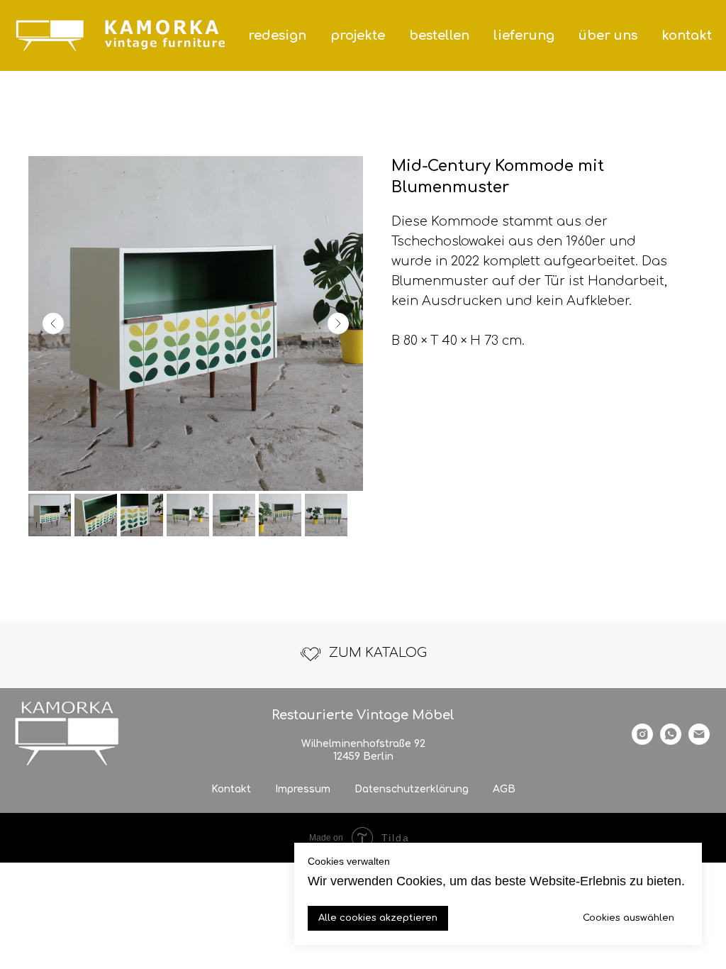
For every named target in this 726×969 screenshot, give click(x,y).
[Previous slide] (53, 323)
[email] (699, 741)
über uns (608, 35)
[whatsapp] (670, 741)
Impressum (302, 789)
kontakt (686, 35)
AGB (504, 789)
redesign (277, 35)
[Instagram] (642, 741)
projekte (357, 35)
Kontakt (231, 789)
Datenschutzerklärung (411, 789)
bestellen (439, 35)
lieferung (523, 35)
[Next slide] (338, 323)
